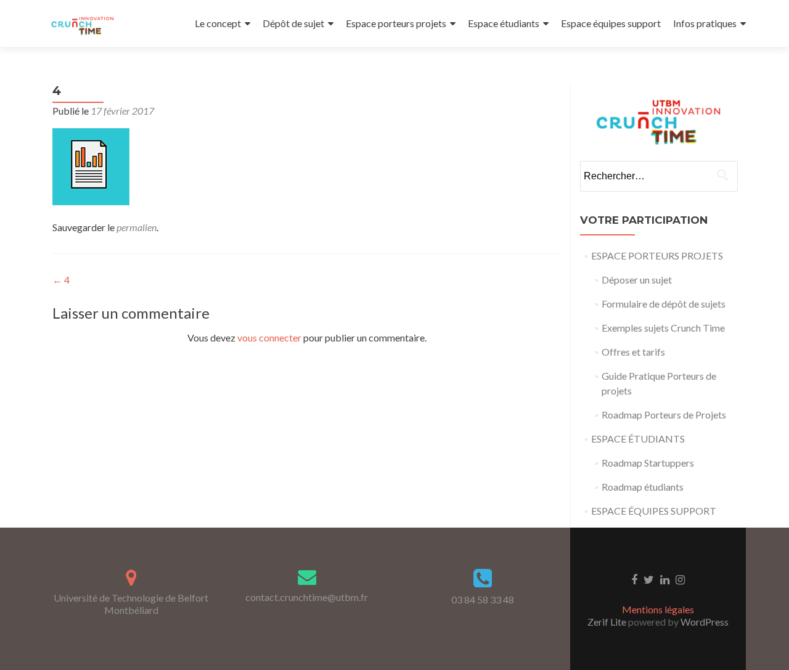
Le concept (218, 23)
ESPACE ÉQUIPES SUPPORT (653, 511)
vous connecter (269, 337)
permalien (137, 227)
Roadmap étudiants (643, 486)
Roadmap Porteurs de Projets (664, 414)
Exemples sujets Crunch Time (663, 327)
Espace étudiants (503, 23)
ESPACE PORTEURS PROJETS (657, 255)
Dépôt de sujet (293, 23)
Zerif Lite (607, 621)
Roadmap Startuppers (648, 462)
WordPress (704, 621)
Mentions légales (658, 609)
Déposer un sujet (637, 279)
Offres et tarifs (633, 351)
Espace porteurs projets (396, 23)
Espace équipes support (611, 23)
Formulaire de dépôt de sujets (664, 303)
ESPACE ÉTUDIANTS (638, 438)
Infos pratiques (705, 23)
